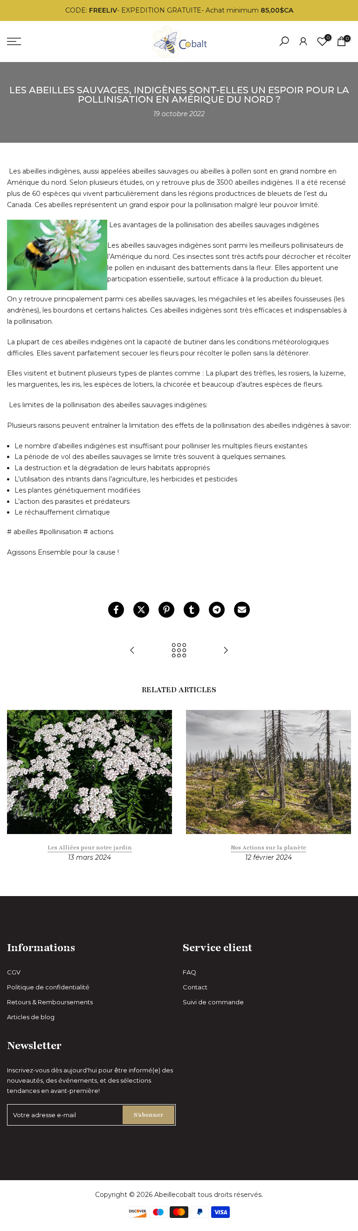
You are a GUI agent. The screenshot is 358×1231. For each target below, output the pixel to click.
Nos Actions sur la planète (268, 847)
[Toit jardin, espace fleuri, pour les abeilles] (225, 651)
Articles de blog (31, 1017)
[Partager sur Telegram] (217, 610)
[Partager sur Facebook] (116, 610)
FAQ (189, 972)
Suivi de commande (213, 1002)
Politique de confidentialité (48, 987)
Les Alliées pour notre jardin (90, 847)
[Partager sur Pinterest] (166, 610)
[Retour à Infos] (179, 651)
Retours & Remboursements (50, 1002)
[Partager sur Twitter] (141, 610)
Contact (195, 987)
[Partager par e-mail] (242, 610)
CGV (14, 972)
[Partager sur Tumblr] (192, 610)
